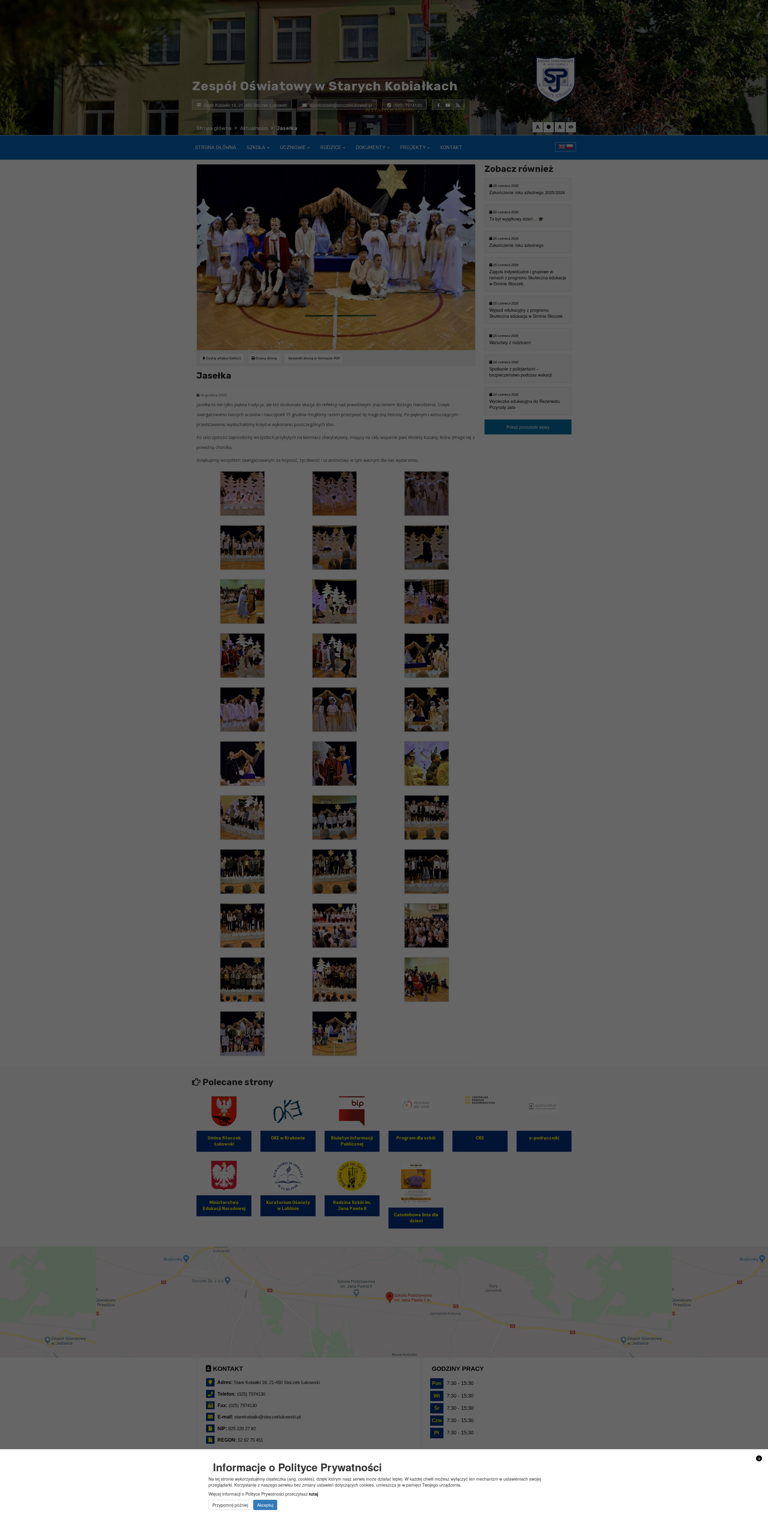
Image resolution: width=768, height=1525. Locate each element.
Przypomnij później (230, 1505)
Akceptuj (265, 1505)
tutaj (313, 1494)
